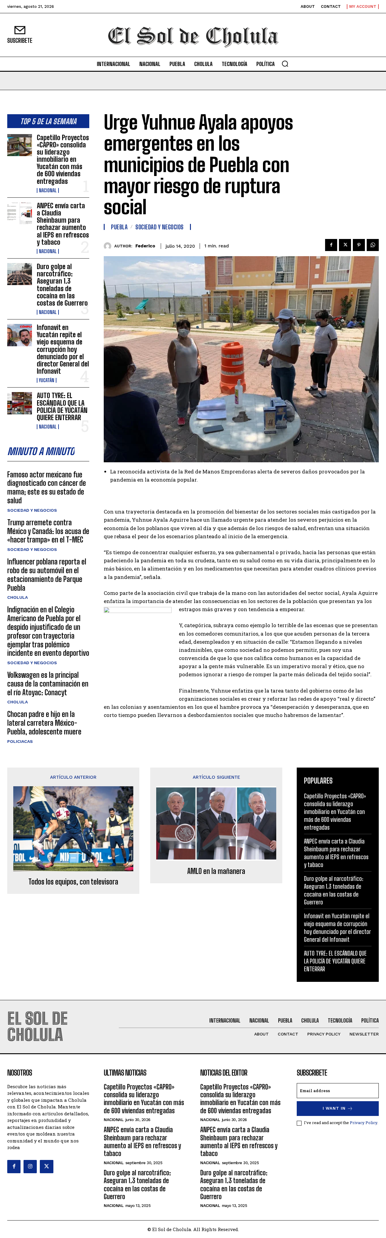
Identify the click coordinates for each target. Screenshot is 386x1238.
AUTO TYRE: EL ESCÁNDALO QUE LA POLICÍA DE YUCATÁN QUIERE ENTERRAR (62, 406)
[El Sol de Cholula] (193, 35)
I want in (334, 1108)
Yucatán (46, 380)
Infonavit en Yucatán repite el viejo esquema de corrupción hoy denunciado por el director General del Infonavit (63, 349)
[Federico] (109, 246)
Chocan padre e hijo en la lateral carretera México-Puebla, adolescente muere (44, 723)
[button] (285, 63)
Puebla (119, 227)
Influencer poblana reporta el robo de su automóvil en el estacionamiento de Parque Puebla (46, 574)
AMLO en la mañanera (216, 871)
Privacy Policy (363, 1122)
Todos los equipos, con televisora (73, 882)
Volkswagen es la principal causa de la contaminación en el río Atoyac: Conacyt (47, 684)
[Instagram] (30, 1166)
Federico (145, 246)
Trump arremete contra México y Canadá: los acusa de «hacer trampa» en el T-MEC (48, 531)
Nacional (48, 190)
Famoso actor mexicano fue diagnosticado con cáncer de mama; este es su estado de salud (46, 487)
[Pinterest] (359, 245)
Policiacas (20, 741)
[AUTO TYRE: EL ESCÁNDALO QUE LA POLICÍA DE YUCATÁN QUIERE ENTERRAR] (19, 403)
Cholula (17, 597)
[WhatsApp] (373, 245)
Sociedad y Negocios (32, 510)
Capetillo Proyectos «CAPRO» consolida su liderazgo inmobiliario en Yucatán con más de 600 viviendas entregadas (63, 159)
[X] (345, 245)
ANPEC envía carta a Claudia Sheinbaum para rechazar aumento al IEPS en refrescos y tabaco (63, 224)
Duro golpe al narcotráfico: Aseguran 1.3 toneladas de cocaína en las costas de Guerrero (62, 284)
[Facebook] (331, 245)
